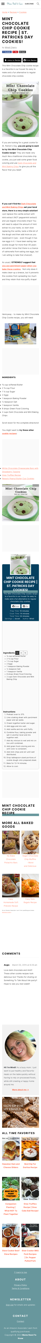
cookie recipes (9, 433)
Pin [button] (26, 606)
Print (17, 606)
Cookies (23, 12)
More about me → (20, 1090)
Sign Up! (10, 1305)
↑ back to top (20, 1272)
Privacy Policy (20, 1285)
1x (17, 653)
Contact (20, 1321)
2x (21, 653)
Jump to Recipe (14, 60)
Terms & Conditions (20, 1288)
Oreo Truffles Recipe (11, 475)
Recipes (13, 12)
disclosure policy (6, 912)
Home (4, 12)
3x (25, 653)
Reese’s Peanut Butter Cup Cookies (18, 478)
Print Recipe (31, 60)
